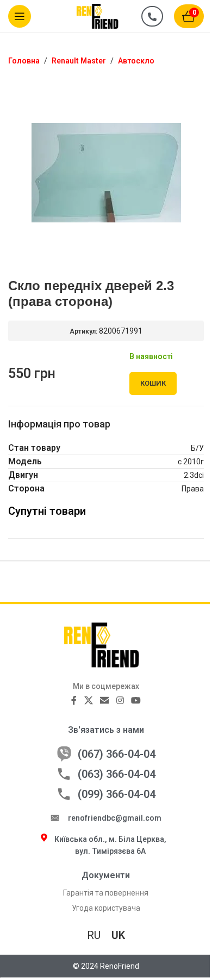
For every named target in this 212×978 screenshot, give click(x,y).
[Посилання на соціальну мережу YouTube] (135, 701)
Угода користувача (106, 908)
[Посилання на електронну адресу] (105, 701)
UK (118, 935)
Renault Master (79, 60)
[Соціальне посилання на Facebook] (73, 701)
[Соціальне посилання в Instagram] (120, 701)
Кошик (153, 383)
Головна (24, 60)
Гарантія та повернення (105, 892)
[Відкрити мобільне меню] (19, 16)
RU (94, 935)
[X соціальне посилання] (88, 701)
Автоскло (136, 60)
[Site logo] (103, 15)
